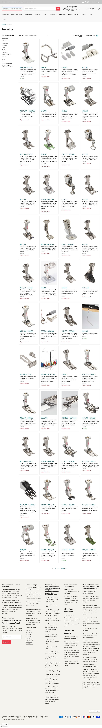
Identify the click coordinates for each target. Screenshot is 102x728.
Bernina (22, 76)
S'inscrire (6, 642)
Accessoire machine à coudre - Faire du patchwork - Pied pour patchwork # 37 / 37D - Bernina (28, 335)
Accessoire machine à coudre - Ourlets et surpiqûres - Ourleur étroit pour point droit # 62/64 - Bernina (90, 379)
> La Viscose (29, 644)
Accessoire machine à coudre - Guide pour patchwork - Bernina (28, 378)
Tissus (45, 15)
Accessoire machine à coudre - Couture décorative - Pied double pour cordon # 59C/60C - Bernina (69, 115)
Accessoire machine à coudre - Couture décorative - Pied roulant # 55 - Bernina (90, 291)
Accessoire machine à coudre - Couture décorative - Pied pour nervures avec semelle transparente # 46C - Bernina (49, 292)
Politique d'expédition (22, 718)
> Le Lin (28, 638)
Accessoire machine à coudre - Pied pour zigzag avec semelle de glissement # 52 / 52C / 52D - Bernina (28, 72)
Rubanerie (62, 15)
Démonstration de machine (18, 2)
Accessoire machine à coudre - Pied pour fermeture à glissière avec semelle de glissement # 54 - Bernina (49, 554)
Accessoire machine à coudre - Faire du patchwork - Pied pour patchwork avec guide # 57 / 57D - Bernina (70, 335)
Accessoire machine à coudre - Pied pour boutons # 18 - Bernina (69, 508)
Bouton (4, 50)
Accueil (4, 24)
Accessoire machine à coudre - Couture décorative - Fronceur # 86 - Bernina (28, 114)
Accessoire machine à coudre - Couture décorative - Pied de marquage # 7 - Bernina (49, 114)
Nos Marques (28, 15)
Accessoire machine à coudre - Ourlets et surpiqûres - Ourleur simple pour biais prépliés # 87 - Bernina (69, 422)
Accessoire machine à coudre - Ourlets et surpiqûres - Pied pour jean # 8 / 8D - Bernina (28, 465)
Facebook (4, 630)
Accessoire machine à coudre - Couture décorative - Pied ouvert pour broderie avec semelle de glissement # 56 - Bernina (49, 160)
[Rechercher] (58, 8)
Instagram (10, 630)
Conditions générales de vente (36, 718)
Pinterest (4, 632)
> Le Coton (29, 632)
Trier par (21, 35)
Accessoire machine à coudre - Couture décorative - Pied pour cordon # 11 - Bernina (90, 203)
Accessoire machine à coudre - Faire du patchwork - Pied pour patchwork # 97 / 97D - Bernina (49, 335)
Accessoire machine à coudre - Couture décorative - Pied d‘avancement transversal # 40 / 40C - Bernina (90, 115)
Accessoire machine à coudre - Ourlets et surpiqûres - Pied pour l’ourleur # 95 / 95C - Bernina (49, 466)
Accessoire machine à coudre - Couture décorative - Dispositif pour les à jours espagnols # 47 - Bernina (69, 72)
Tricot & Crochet (73, 15)
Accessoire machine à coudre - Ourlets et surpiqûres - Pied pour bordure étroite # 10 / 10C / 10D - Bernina (90, 422)
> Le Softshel (29, 640)
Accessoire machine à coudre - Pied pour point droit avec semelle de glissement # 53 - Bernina (90, 554)
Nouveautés (5, 15)
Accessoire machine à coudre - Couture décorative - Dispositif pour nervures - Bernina (90, 72)
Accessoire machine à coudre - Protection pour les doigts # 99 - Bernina (49, 71)
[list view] (99, 36)
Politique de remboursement (8, 718)
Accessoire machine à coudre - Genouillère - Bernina (90, 334)
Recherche (4, 716)
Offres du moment (16, 15)
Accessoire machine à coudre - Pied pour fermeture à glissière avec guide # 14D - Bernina (28, 554)
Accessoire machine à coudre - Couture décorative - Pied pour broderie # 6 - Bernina (28, 203)
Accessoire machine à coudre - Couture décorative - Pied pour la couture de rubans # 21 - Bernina (90, 249)
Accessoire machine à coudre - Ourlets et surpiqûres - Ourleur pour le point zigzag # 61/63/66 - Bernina (28, 422)
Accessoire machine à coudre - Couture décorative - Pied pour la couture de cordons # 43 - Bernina (69, 249)
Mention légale (43, 716)
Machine (53, 15)
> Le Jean (28, 634)
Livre (90, 15)
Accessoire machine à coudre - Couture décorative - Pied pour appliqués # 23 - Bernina (69, 159)
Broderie (83, 15)
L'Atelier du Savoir (30, 2)
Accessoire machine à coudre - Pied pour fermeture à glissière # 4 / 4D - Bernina (90, 508)
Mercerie (37, 15)
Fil (2, 61)
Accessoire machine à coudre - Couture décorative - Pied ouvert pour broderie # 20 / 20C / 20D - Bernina (28, 159)
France (95, 2)
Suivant (63, 568)
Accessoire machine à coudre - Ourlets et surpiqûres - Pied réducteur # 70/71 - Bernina (90, 465)
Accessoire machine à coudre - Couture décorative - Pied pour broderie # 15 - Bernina (90, 158)
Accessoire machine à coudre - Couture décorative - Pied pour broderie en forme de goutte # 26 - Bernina (69, 204)
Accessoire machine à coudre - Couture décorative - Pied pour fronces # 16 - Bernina (49, 248)
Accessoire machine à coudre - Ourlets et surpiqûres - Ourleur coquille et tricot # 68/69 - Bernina (69, 379)
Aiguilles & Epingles (7, 66)
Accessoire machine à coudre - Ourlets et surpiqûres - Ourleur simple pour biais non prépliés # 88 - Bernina (49, 422)
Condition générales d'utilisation (30, 716)
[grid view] (97, 36)
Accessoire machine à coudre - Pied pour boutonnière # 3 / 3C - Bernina (49, 508)
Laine (3, 48)
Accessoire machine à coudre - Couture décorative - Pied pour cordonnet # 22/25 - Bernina (28, 249)
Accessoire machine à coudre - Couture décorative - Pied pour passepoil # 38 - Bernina (69, 292)
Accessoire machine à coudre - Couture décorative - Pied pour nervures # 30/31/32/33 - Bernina (28, 292)
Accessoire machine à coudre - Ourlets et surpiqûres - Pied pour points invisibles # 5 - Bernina (70, 466)
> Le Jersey (29, 636)
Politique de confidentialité (15, 716)
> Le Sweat (29, 642)
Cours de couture (6, 2)
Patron (4, 19)
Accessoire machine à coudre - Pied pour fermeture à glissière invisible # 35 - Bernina (69, 554)
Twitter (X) (17, 630)
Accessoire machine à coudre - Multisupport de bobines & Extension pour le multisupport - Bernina (49, 379)
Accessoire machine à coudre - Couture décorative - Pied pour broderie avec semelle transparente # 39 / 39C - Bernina (49, 205)
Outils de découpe (7, 63)
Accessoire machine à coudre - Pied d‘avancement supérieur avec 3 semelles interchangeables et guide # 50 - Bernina (28, 510)
